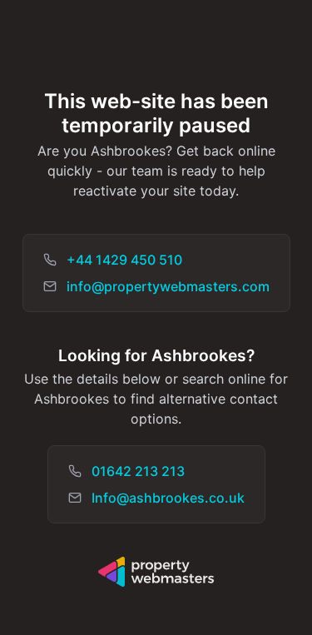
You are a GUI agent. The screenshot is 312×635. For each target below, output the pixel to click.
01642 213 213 (138, 471)
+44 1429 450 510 (124, 259)
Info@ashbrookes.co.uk (168, 497)
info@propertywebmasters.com (168, 286)
